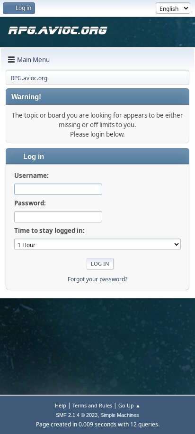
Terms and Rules (92, 405)
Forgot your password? (97, 279)
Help (60, 405)
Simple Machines (119, 415)
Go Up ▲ (129, 405)
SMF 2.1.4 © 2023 (77, 415)
